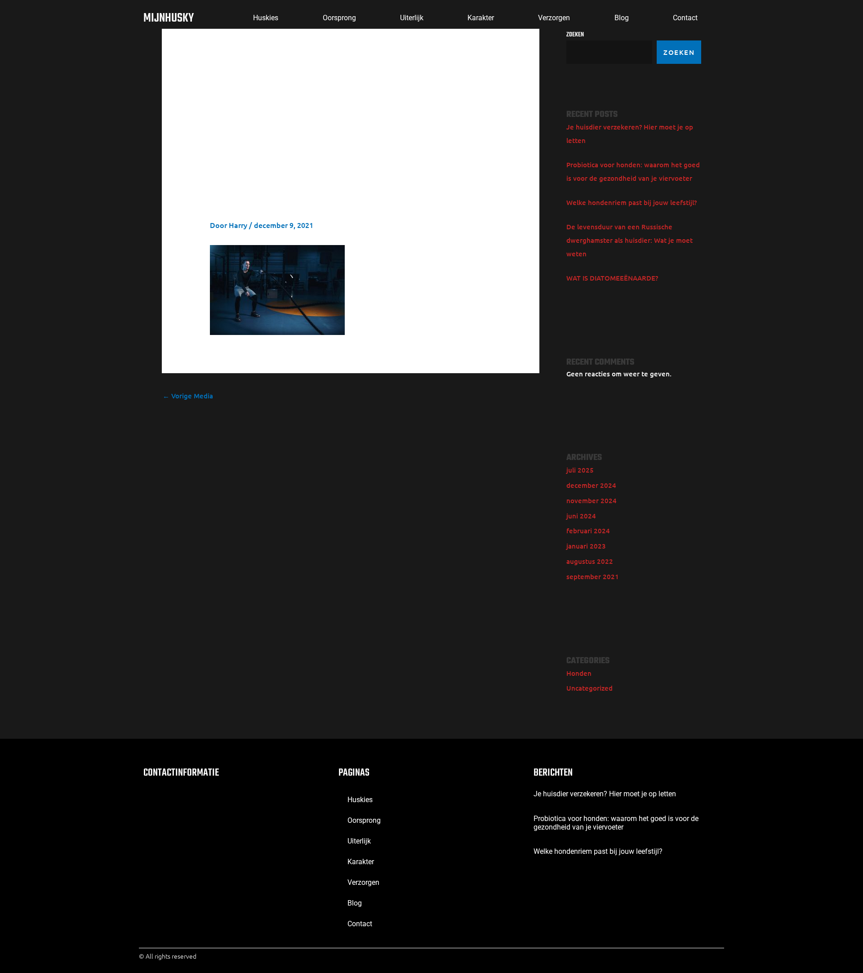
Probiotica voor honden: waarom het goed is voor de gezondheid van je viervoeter (616, 822)
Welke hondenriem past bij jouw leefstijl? (631, 202)
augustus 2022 (589, 561)
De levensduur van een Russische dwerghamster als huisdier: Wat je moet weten (629, 240)
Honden (579, 673)
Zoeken (678, 52)
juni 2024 (581, 515)
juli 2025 (580, 469)
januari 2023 (586, 545)
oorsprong (339, 17)
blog (621, 17)
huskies (265, 17)
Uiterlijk (411, 17)
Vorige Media (188, 395)
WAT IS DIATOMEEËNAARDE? (612, 277)
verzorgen (554, 17)
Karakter (480, 17)
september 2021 (592, 576)
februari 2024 (588, 530)
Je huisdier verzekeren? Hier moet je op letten (605, 794)
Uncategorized (589, 687)
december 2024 (591, 485)
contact (685, 17)
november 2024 (591, 500)
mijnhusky (168, 18)
